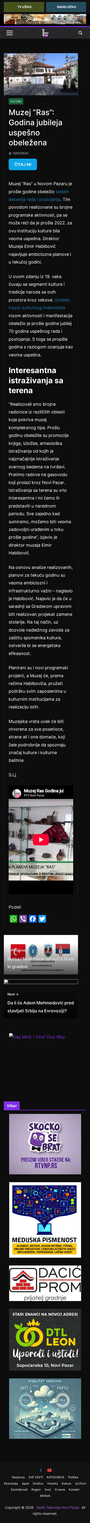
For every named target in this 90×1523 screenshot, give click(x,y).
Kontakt (74, 1489)
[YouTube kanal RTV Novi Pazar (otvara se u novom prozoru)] (49, 1470)
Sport (25, 1483)
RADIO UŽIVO (66, 7)
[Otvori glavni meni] (9, 33)
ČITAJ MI (22, 164)
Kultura (16, 101)
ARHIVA (45, 1496)
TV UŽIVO (24, 7)
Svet (48, 1489)
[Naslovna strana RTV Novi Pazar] (45, 33)
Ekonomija (11, 1483)
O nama (60, 1489)
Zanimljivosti (19, 1489)
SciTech (80, 1483)
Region (36, 1489)
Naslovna (18, 1477)
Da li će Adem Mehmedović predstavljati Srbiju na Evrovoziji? (40, 1002)
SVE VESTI (36, 1477)
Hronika (52, 1483)
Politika (73, 1477)
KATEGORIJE (55, 1477)
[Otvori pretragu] (80, 33)
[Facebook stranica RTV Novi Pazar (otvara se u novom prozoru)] (40, 1470)
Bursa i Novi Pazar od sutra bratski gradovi (40, 958)
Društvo (38, 1483)
